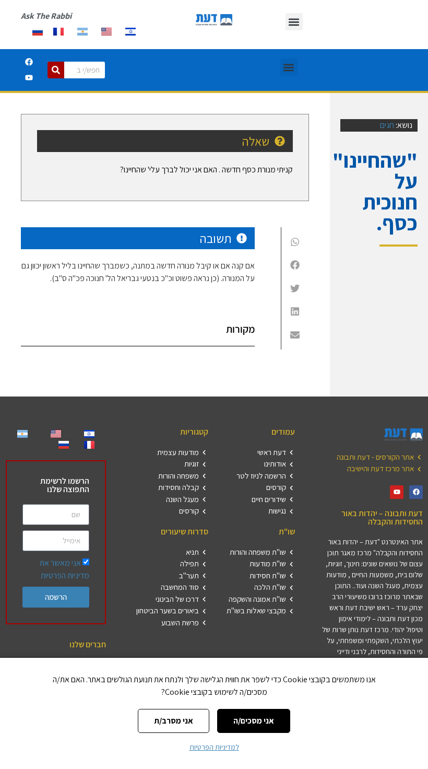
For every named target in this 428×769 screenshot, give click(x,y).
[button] (294, 21)
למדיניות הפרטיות (214, 747)
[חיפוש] (55, 70)
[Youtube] (29, 78)
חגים (387, 125)
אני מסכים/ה (253, 720)
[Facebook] (29, 62)
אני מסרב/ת (173, 720)
